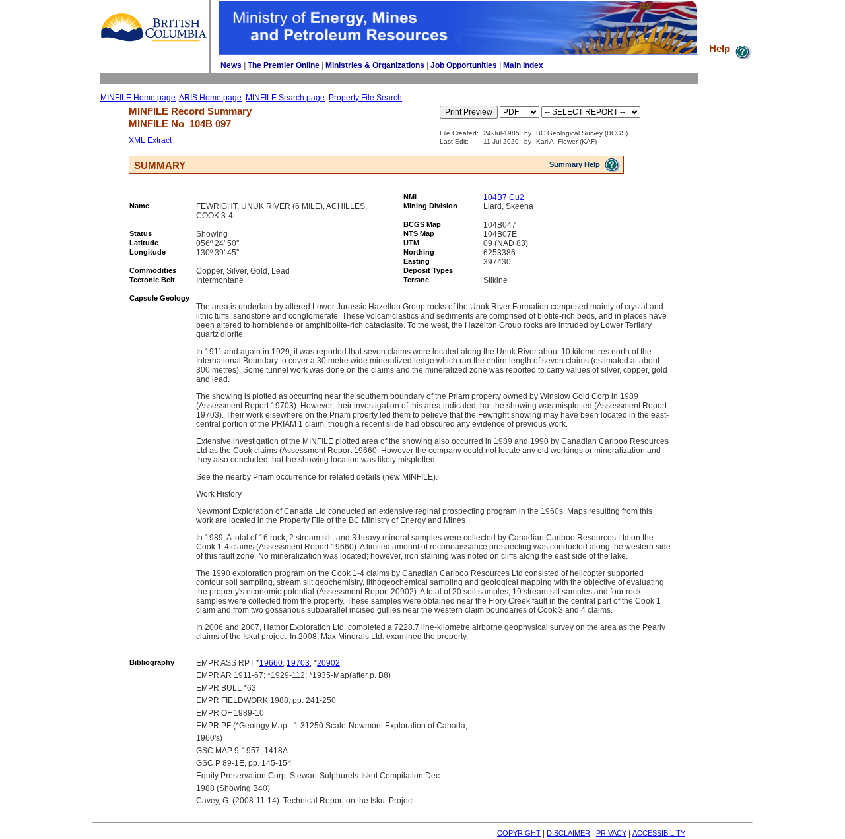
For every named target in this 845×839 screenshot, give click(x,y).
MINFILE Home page (138, 97)
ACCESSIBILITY (658, 833)
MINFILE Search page (285, 97)
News (231, 65)
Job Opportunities (463, 65)
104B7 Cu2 (503, 197)
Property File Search (365, 97)
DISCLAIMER (568, 833)
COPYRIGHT (519, 833)
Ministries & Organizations (374, 65)
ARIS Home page (210, 97)
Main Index (523, 65)
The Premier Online (284, 65)
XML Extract (150, 140)
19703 (298, 663)
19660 (271, 663)
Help (721, 48)
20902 (328, 663)
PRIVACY (611, 833)
